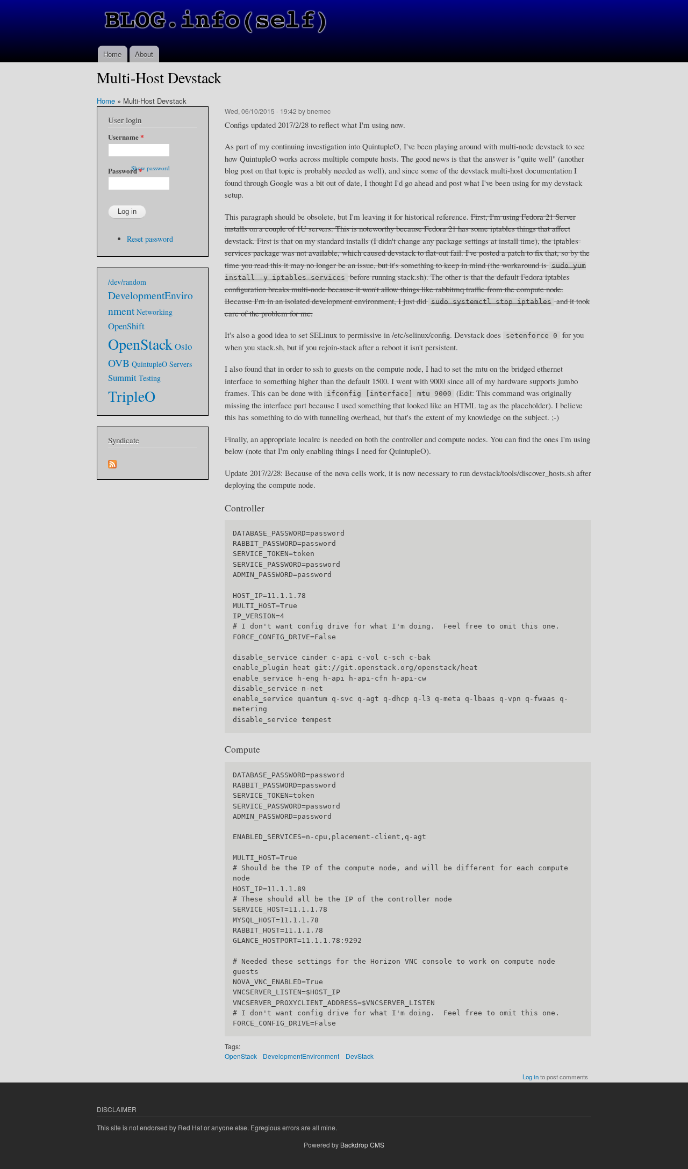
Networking (155, 312)
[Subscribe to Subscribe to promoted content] (112, 461)
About (144, 54)
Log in (530, 1076)
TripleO (131, 396)
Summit (122, 377)
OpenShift (126, 326)
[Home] (216, 23)
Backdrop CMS (362, 1144)
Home (112, 54)
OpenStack (241, 1055)
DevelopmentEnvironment (301, 1055)
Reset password (150, 239)
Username (126, 137)
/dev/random (127, 282)
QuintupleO (149, 364)
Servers (180, 364)
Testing (150, 378)
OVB (119, 363)
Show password (150, 168)
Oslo (183, 346)
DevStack (360, 1055)
